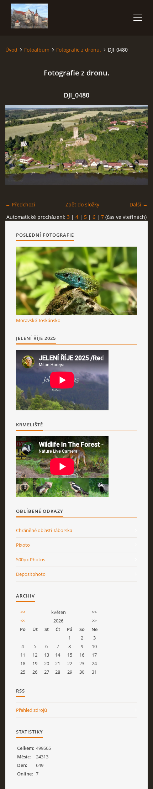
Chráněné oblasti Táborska (44, 530)
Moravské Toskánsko (38, 320)
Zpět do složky (82, 204)
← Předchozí (20, 204)
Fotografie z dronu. (78, 49)
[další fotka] (136, 145)
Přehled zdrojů (31, 710)
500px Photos (30, 559)
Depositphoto (31, 574)
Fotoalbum (36, 49)
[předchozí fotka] (17, 145)
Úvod (11, 49)
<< (22, 612)
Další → (139, 204)
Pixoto (23, 545)
